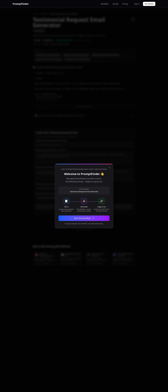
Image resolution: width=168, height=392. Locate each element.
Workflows (105, 4)
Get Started (149, 4)
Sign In (137, 4)
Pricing (125, 4)
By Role (115, 4)
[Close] (109, 167)
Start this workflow (82, 218)
